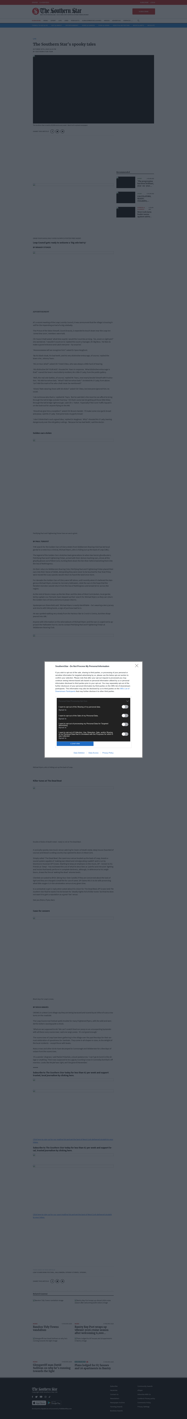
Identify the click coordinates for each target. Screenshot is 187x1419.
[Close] (137, 666)
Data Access (93, 753)
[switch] (125, 706)
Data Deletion (79, 753)
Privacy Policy (107, 753)
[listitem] (93, 701)
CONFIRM (75, 744)
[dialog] (93, 709)
